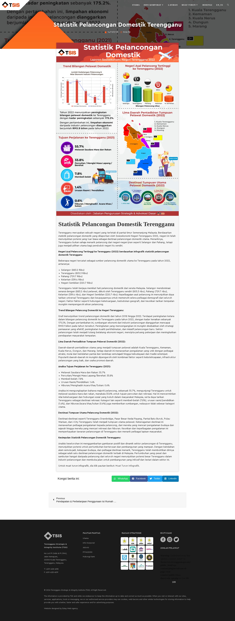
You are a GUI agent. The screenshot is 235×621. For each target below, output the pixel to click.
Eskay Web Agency (70, 608)
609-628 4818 (52, 569)
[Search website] (228, 5)
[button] (121, 479)
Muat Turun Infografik (127, 466)
